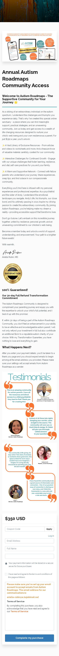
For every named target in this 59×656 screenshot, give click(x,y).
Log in (51, 536)
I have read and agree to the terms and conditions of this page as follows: (30, 575)
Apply (49, 529)
